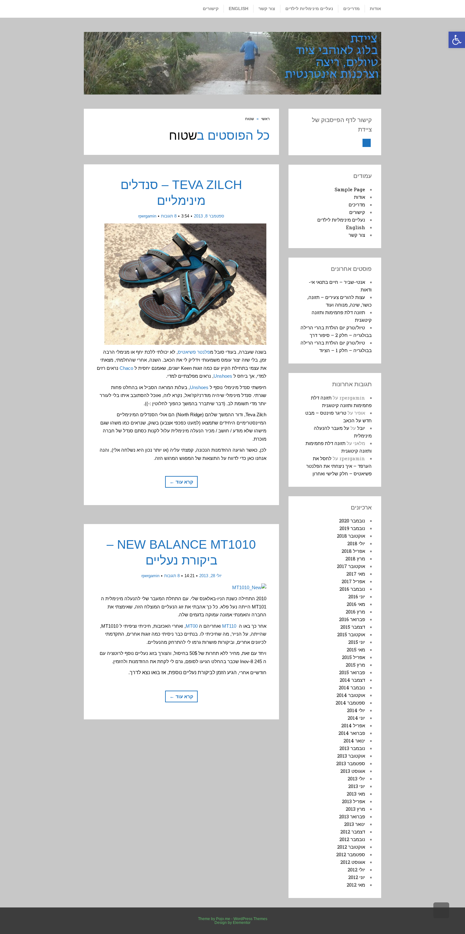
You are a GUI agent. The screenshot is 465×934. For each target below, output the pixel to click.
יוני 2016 (356, 596)
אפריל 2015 (353, 657)
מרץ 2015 (355, 665)
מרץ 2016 (355, 611)
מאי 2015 (356, 649)
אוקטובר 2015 (351, 634)
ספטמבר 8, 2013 (209, 216)
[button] (457, 40)
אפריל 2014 (353, 725)
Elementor (242, 922)
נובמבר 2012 (352, 839)
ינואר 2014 (354, 740)
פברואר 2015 (352, 672)
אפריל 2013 (353, 801)
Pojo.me (223, 919)
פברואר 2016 (352, 619)
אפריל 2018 (353, 551)
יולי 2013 (356, 778)
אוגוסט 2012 (352, 862)
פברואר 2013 (352, 816)
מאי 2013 (356, 794)
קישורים (357, 212)
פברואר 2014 (351, 733)
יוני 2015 (356, 642)
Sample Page (350, 189)
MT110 (229, 626)
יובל (361, 428)
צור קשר (357, 235)
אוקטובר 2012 (351, 847)
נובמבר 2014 (352, 687)
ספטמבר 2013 (350, 763)
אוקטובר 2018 (351, 536)
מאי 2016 (356, 604)
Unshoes (223, 376)
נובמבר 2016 (352, 589)
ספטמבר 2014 (350, 702)
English (355, 227)
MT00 (192, 626)
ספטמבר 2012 (350, 854)
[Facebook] (367, 143)
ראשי (265, 119)
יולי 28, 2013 (210, 575)
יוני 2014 (356, 718)
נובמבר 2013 (352, 748)
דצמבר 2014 (352, 680)
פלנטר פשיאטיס (194, 352)
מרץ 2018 (355, 558)
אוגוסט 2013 (352, 771)
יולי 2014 (356, 710)
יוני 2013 (356, 786)
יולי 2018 (356, 543)
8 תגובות (169, 216)
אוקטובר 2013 (351, 756)
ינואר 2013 (354, 824)
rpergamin (147, 216)
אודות (359, 197)
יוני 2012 (356, 877)
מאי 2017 (355, 574)
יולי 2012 (356, 869)
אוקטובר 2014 (351, 695)
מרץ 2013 (355, 809)
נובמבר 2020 (352, 520)
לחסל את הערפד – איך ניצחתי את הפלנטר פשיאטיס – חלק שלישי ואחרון (339, 466)
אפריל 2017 (353, 581)
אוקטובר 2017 (351, 566)
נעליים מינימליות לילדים (341, 220)
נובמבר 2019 (352, 528)
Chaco (126, 368)
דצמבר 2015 (352, 627)
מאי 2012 (356, 885)
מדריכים (357, 204)
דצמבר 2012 (352, 831)
